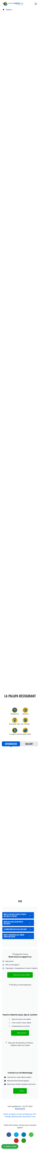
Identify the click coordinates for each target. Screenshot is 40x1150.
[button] (18, 915)
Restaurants (20, 1109)
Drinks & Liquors (9, 1114)
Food (19, 1114)
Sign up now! (21, 1033)
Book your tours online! (21, 975)
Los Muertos (27, 1114)
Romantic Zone (29, 1116)
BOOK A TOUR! (11, 1146)
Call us (21, 1091)
